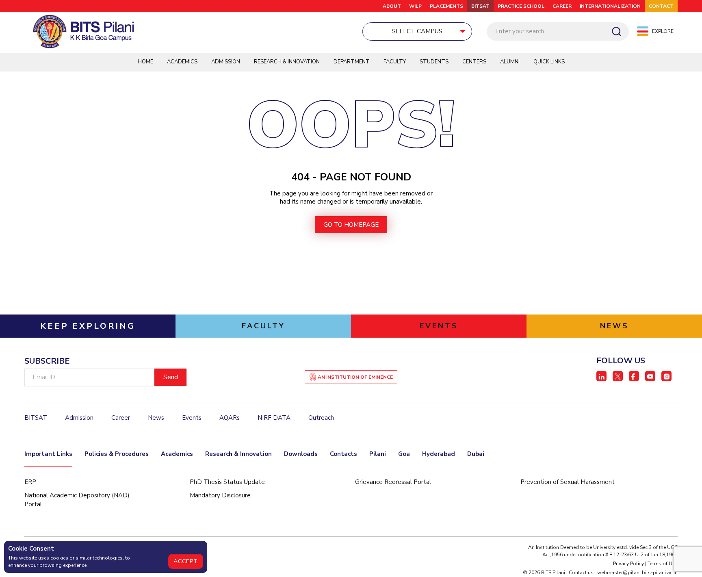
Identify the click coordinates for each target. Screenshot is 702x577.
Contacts (343, 454)
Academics (182, 61)
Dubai (475, 454)
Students (434, 61)
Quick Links (549, 61)
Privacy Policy (628, 563)
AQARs (229, 418)
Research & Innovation (287, 61)
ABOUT (392, 6)
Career (562, 6)
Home (145, 61)
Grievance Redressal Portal (393, 482)
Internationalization (610, 6)
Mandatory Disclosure (220, 495)
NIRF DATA (274, 418)
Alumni (510, 61)
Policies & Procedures (116, 454)
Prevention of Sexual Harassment (567, 482)
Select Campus (417, 31)
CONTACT (661, 6)
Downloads (301, 454)
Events (192, 418)
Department (352, 61)
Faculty (395, 61)
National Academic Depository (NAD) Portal (77, 500)
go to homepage (351, 225)
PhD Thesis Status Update (227, 482)
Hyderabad (438, 454)
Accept (185, 561)
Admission (225, 61)
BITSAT (480, 6)
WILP (415, 6)
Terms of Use (663, 563)
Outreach (321, 418)
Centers (474, 61)
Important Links (48, 454)
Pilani (377, 454)
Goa (404, 454)
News (156, 418)
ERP (30, 482)
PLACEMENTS (446, 6)
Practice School (521, 6)
